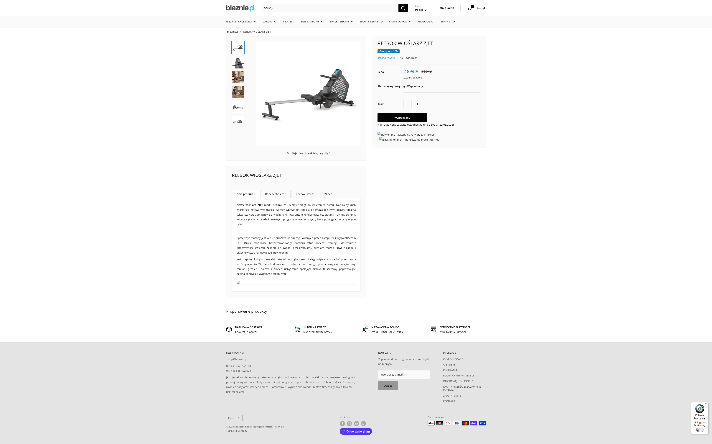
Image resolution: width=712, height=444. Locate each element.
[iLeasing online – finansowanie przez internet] (409, 139)
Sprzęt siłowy (339, 21)
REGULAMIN (450, 370)
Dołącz (388, 385)
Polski (231, 418)
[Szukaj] (403, 8)
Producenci (426, 21)
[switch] (699, 430)
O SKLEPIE (449, 364)
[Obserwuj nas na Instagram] (349, 423)
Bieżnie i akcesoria (239, 21)
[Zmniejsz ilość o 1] (407, 104)
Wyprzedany (402, 117)
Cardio (267, 21)
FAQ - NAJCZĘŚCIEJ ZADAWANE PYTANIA (462, 388)
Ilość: (381, 104)
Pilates (288, 21)
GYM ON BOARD (453, 359)
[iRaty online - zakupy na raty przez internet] (406, 134)
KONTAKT (449, 401)
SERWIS (446, 21)
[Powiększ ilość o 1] (427, 104)
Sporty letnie (369, 21)
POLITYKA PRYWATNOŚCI (458, 375)
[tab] (246, 194)
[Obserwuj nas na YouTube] (356, 423)
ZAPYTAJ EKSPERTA (454, 395)
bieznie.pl (233, 31)
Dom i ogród (398, 21)
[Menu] (706, 404)
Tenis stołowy (309, 21)
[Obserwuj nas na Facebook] (342, 423)
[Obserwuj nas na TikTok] (363, 423)
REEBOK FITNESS (386, 58)
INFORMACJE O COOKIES (458, 381)
